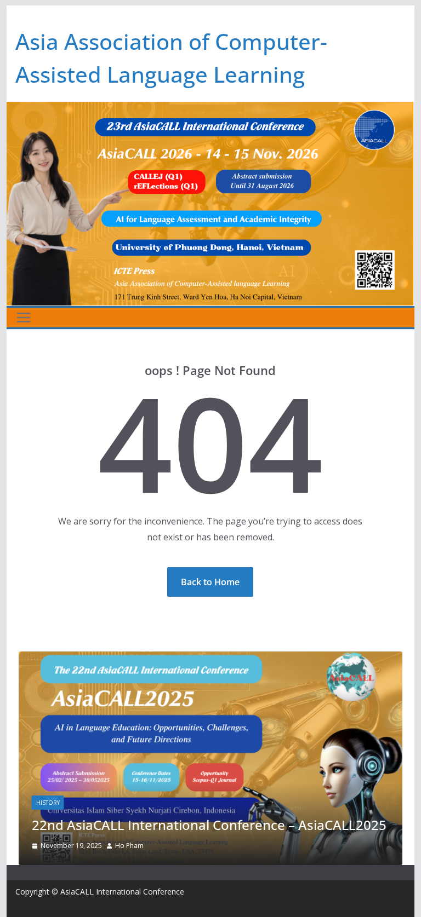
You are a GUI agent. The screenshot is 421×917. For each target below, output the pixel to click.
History (48, 802)
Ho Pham (129, 845)
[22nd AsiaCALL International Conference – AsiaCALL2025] (210, 659)
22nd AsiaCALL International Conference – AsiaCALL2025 (209, 825)
